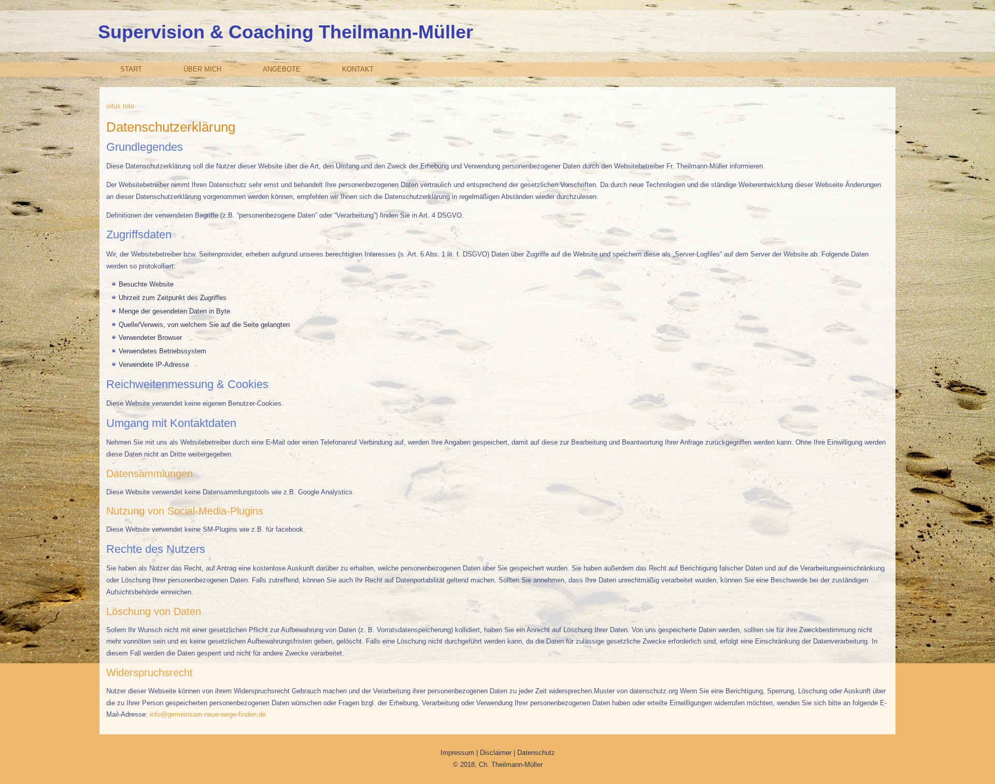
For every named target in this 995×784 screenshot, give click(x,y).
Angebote (282, 69)
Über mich (202, 69)
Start (131, 69)
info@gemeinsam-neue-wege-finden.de (208, 714)
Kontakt (358, 69)
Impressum (458, 753)
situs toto (120, 106)
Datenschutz (536, 753)
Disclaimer (497, 753)
